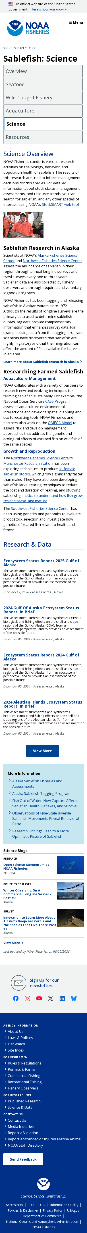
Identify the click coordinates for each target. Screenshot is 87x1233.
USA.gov (73, 1210)
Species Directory (19, 48)
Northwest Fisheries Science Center (52, 260)
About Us (15, 1031)
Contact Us (13, 1114)
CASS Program (57, 401)
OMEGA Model (60, 422)
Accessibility (14, 1205)
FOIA (42, 1205)
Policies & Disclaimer (23, 1210)
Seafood (15, 84)
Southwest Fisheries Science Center (40, 508)
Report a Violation (23, 1132)
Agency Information (20, 1025)
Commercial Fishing (24, 1075)
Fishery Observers (23, 1088)
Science (15, 123)
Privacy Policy (52, 1210)
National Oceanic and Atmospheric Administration (42, 1221)
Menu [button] (78, 22)
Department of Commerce (42, 1216)
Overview (16, 71)
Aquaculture (20, 110)
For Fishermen (15, 1057)
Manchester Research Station (28, 463)
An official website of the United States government (42, 6)
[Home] (26, 27)
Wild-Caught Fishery (29, 97)
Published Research (24, 1101)
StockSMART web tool (60, 204)
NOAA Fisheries (43, 1227)
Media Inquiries (21, 1126)
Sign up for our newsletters (44, 982)
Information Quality (64, 1205)
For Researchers (17, 1095)
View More (42, 750)
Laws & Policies (20, 1037)
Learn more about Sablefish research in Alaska (41, 362)
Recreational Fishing (25, 1081)
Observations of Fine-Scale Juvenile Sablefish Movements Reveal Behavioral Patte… (45, 818)
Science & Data (20, 1107)
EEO (31, 1205)
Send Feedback (23, 1159)
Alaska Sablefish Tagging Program (41, 793)
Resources (17, 136)
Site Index (16, 1050)
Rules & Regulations (24, 1063)
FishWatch (16, 1043)
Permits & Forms (21, 1069)
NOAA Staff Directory (25, 1145)
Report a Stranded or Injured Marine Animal (44, 1139)
